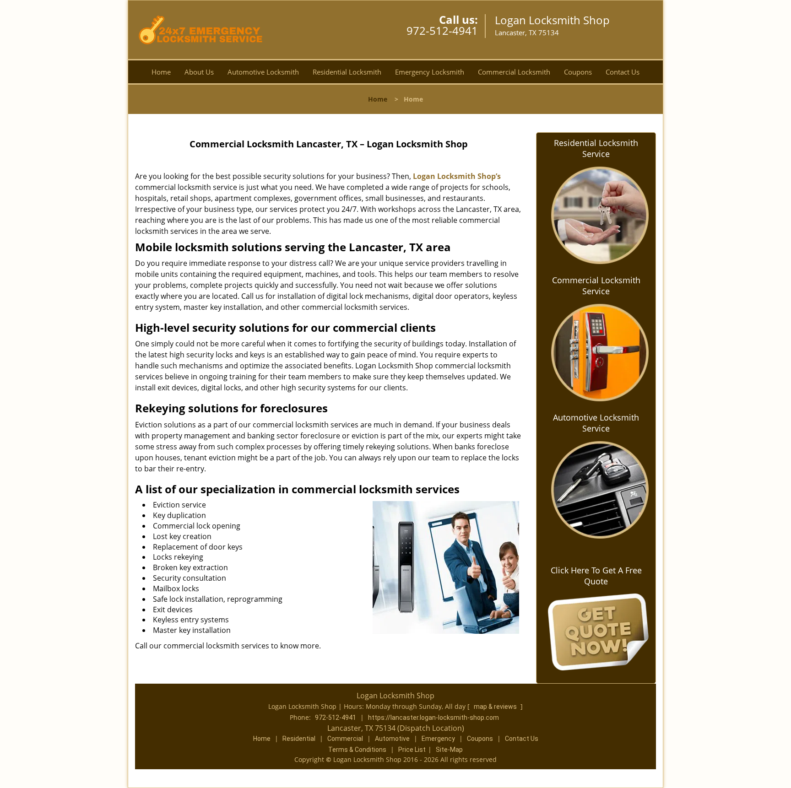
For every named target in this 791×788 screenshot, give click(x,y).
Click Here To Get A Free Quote (596, 576)
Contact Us (622, 71)
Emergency (438, 738)
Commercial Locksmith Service (596, 286)
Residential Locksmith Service (596, 148)
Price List (412, 749)
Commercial (345, 738)
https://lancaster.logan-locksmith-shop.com (433, 717)
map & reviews (496, 706)
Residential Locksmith (347, 71)
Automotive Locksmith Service (596, 423)
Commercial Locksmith (514, 71)
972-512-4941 (442, 30)
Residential (298, 738)
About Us (199, 71)
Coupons (578, 71)
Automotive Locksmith (263, 71)
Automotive (392, 738)
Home (161, 71)
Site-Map (449, 749)
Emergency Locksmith (429, 71)
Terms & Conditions (357, 749)
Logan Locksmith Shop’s (457, 176)
